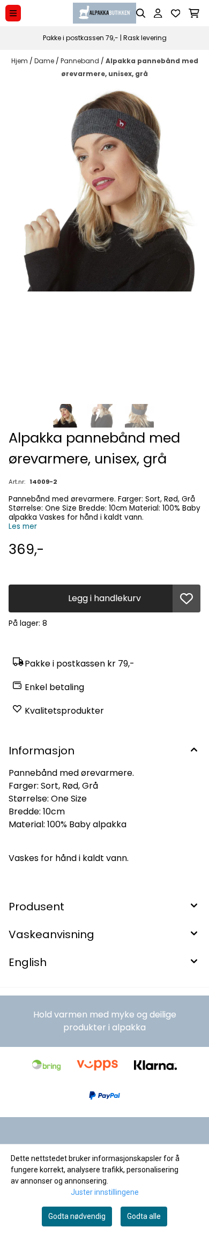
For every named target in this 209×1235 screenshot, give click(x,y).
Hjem (20, 60)
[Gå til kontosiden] (158, 13)
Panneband (81, 60)
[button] (186, 598)
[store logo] (104, 13)
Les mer (23, 526)
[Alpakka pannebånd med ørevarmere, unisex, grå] (104, 188)
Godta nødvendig (77, 1216)
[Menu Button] (13, 13)
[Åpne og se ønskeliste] (176, 13)
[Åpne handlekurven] (194, 13)
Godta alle (144, 1216)
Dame (45, 60)
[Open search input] (141, 13)
